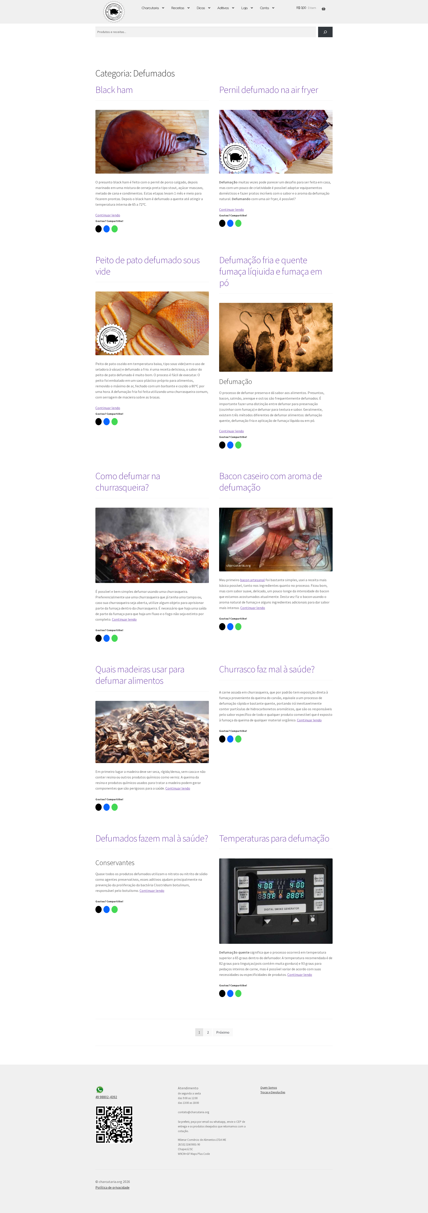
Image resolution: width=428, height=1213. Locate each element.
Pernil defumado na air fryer (268, 89)
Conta (264, 8)
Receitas (177, 8)
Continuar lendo (107, 215)
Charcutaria (150, 8)
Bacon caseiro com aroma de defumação (270, 481)
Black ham (114, 89)
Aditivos (223, 8)
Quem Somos (268, 1088)
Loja (244, 8)
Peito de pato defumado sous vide (147, 265)
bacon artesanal (252, 580)
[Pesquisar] (325, 32)
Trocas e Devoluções (272, 1092)
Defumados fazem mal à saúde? (151, 838)
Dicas (201, 8)
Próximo (222, 1032)
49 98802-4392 (106, 1097)
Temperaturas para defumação (274, 838)
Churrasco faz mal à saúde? (267, 669)
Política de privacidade (112, 1187)
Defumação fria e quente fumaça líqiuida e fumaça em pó (270, 271)
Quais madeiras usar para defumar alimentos (139, 674)
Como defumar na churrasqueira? (127, 481)
